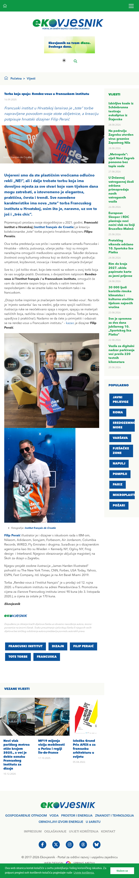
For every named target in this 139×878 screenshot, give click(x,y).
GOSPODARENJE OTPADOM (26, 815)
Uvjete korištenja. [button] (84, 872)
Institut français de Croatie (54, 227)
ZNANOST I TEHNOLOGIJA (114, 815)
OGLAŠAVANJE (55, 831)
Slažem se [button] (122, 870)
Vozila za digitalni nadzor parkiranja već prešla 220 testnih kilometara (121, 354)
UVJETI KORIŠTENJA (83, 831)
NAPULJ (119, 463)
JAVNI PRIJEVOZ (120, 400)
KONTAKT (108, 831)
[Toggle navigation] (131, 5)
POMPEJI (120, 474)
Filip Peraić (12, 535)
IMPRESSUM (33, 831)
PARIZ (117, 484)
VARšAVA (120, 438)
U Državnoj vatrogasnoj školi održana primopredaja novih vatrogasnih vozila (121, 189)
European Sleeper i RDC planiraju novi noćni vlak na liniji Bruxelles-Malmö (121, 221)
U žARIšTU (93, 822)
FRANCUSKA (47, 656)
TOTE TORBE (17, 656)
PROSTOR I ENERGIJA (77, 815)
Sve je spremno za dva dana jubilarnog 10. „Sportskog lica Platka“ (120, 326)
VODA (54, 815)
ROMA (118, 412)
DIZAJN (58, 646)
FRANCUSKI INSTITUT (25, 646)
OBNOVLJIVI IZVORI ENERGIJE (61, 822)
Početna (16, 78)
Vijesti (31, 78)
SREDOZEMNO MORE (124, 425)
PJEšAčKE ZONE (121, 451)
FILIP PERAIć (83, 646)
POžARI (119, 505)
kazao (70, 323)
